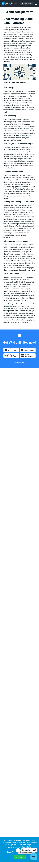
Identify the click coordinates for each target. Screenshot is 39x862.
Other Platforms (19, 362)
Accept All (19, 857)
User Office (27, 4)
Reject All (10, 852)
